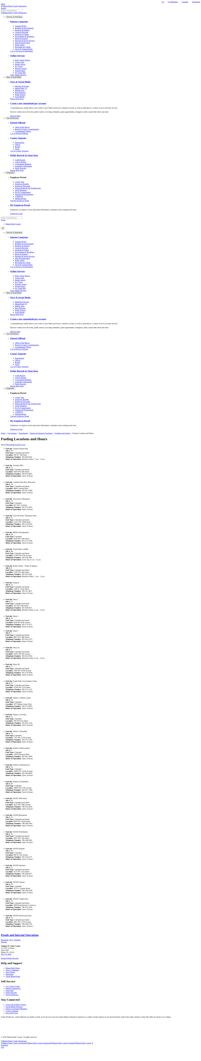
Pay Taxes (18, 66)
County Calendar (12, 1011)
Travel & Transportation (23, 49)
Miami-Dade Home (13, 968)
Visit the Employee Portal (19, 201)
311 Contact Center (13, 986)
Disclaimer (9, 974)
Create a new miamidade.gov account (28, 103)
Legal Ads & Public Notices (16, 1005)
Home (3, 433)
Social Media (20, 97)
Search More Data (17, 170)
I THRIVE (19, 197)
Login (3, 220)
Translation (196, 2)
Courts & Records (21, 32)
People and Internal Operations (41, 433)
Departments (19, 143)
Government (12, 433)
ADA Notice (10, 972)
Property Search (21, 69)
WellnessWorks (20, 199)
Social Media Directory (14, 1007)
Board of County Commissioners (27, 129)
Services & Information (14, 17)
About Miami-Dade (13, 976)
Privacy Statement (12, 970)
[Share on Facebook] (12, 445)
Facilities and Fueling (62, 433)
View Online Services (18, 75)
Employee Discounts (22, 186)
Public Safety (20, 45)
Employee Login (16, 214)
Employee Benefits (22, 184)
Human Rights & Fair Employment (28, 188)
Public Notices (20, 95)
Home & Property (21, 39)
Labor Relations (21, 190)
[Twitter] (21, 445)
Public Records (20, 168)
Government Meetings (23, 164)
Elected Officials (17, 122)
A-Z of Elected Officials (19, 133)
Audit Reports (20, 160)
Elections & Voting (22, 34)
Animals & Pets (20, 26)
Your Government (12, 118)
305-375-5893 (6, 954)
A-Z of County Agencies (19, 151)
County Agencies (18, 138)
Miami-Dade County (13, 224)
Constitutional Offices (23, 131)
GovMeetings (173, 2)
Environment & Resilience (24, 36)
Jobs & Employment (22, 43)
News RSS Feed (12, 1013)
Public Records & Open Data (24, 155)
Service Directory (12, 995)
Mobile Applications (13, 988)
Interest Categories (19, 21)
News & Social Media (14, 77)
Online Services (17, 55)
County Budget (20, 162)
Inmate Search (20, 64)
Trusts (17, 149)
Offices (17, 145)
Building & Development (24, 28)
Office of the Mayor (22, 127)
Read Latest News (17, 99)
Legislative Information (23, 166)
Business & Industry (22, 30)
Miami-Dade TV (21, 88)
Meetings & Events (22, 86)
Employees (10, 173)
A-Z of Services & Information (21, 51)
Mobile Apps (19, 90)
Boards (17, 147)
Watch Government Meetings (16, 1009)
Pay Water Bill (20, 73)
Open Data (10, 991)
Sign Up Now (15, 116)
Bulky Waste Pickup (22, 60)
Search (3, 8)
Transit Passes (20, 71)
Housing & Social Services (25, 41)
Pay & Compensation (23, 192)
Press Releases (20, 93)
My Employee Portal (20, 205)
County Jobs (19, 62)
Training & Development (24, 194)
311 (162, 2)
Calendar (185, 2)
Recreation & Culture (23, 47)
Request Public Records (9, 958)
